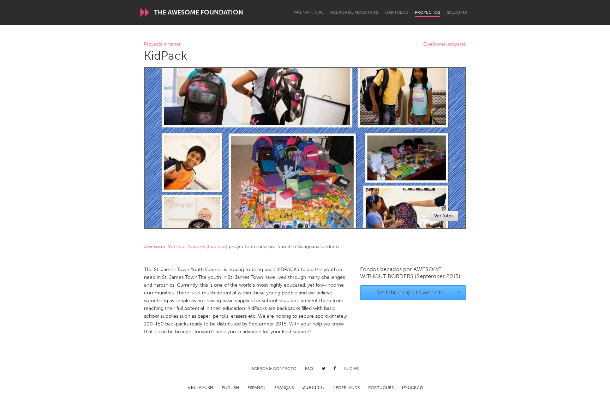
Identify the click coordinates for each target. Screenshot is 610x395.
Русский (412, 387)
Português (381, 387)
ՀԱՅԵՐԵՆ (313, 387)
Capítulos (396, 12)
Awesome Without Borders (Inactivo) (185, 247)
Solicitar (457, 12)
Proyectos (427, 12)
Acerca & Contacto (274, 368)
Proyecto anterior (162, 44)
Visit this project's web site (419, 292)
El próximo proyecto (444, 44)
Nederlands (346, 387)
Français (284, 387)
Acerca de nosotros (354, 12)
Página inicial (308, 12)
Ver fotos (444, 216)
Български (200, 387)
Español (256, 387)
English (230, 387)
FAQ (309, 368)
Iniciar (351, 368)
